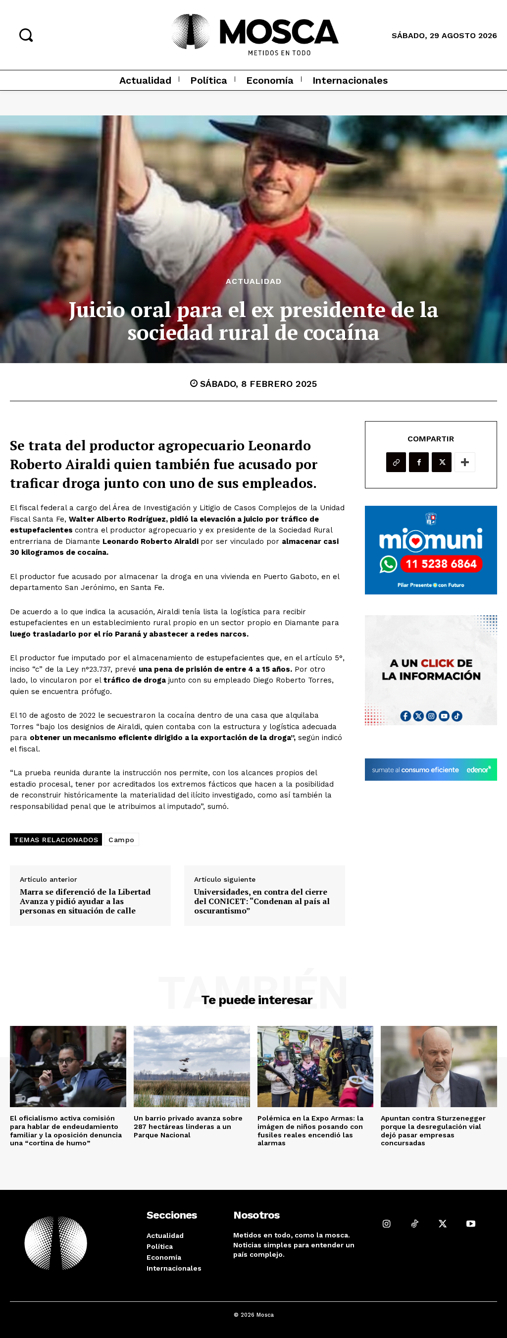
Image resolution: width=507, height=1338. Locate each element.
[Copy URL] (396, 462)
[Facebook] (419, 462)
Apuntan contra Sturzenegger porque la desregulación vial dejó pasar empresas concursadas (433, 1130)
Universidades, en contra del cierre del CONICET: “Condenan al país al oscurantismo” (262, 901)
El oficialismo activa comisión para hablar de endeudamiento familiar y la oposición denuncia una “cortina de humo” (66, 1130)
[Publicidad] (431, 550)
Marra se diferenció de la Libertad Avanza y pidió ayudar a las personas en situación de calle (85, 901)
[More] (465, 462)
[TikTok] (414, 1223)
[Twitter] (442, 462)
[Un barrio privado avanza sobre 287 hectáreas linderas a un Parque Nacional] (192, 1066)
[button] (26, 35)
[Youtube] (471, 1223)
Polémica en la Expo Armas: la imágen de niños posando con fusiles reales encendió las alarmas (310, 1130)
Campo (121, 840)
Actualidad (254, 281)
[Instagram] (386, 1223)
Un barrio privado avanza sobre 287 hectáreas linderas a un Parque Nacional (188, 1126)
